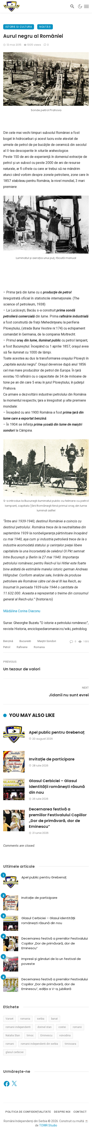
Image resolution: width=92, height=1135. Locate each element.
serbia (40, 1018)
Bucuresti (25, 641)
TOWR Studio (48, 1125)
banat (54, 1018)
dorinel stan (44, 1027)
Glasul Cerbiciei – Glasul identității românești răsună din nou (57, 786)
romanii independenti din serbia (39, 1043)
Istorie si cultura (18, 27)
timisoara (70, 1043)
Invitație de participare (51, 759)
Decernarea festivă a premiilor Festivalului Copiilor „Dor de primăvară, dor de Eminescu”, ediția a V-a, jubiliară (54, 984)
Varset (9, 1018)
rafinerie (22, 647)
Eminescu (46, 1035)
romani (10, 1043)
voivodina (65, 1035)
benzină (8, 641)
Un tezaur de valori (21, 669)
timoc (30, 1035)
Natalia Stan (13, 1035)
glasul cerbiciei (15, 1052)
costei (62, 1027)
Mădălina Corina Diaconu (21, 611)
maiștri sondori (46, 641)
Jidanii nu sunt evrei (69, 695)
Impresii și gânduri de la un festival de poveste (51, 961)
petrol (6, 647)
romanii (77, 1027)
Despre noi (62, 1111)
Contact (80, 1111)
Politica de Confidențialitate (28, 1111)
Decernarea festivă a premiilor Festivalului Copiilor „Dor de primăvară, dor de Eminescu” (58, 817)
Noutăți (45, 27)
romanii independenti (18, 1027)
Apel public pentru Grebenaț (57, 732)
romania (39, 647)
